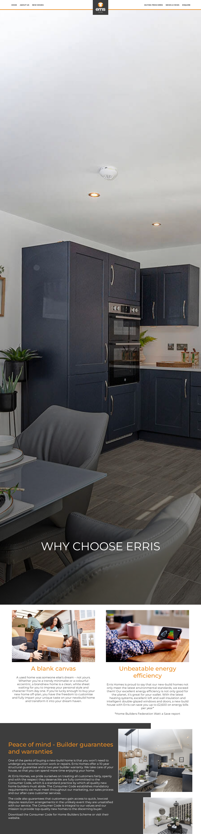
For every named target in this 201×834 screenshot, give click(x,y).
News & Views (172, 5)
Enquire (186, 5)
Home (14, 5)
